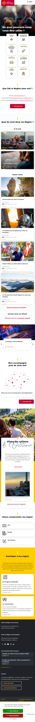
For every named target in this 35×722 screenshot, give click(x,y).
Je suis (11, 95)
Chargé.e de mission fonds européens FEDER (15, 653)
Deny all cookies (14, 715)
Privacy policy (30, 714)
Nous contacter (8, 683)
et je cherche (6, 98)
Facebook (21, 318)
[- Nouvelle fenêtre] (17, 484)
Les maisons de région (10, 688)
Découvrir (18, 467)
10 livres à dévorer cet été (9, 163)
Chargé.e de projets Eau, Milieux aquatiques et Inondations (16, 661)
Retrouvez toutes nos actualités (16, 307)
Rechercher (18, 106)
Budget (9, 532)
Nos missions (11, 540)
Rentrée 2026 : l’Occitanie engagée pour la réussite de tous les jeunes (15, 143)
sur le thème (6, 100)
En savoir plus (6, 592)
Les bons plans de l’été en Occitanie (13, 199)
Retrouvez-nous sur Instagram (17, 504)
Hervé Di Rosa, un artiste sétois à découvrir (15, 263)
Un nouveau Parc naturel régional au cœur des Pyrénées (16, 296)
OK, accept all (13, 711)
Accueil (3, 699)
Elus (9, 525)
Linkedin (27, 318)
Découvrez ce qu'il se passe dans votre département (16, 393)
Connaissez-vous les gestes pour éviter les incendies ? (14, 231)
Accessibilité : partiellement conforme (26, 700)
